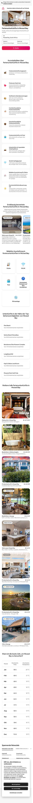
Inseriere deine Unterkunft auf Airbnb (18, 8)
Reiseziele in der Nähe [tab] (7, 748)
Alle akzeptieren (16, 784)
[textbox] (9, 43)
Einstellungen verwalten (16, 792)
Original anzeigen (7, 3)
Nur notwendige (16, 788)
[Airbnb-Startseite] (3, 8)
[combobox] (16, 38)
